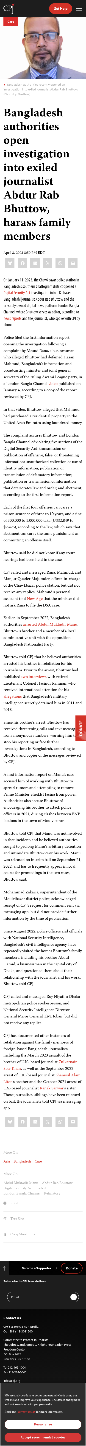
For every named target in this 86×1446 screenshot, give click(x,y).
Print (13, 1204)
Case (11, 21)
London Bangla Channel (21, 1194)
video (53, 384)
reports (16, 318)
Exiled (41, 1189)
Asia (6, 1162)
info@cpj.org (11, 1381)
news (7, 318)
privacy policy (26, 1412)
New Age (35, 599)
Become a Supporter (36, 1268)
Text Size (16, 1219)
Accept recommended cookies (43, 1437)
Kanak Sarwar (52, 1088)
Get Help (61, 8)
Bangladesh (22, 1162)
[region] (43, 1414)
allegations (12, 696)
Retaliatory (52, 1194)
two (24, 677)
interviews (38, 677)
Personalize (43, 1424)
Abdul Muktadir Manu (20, 1183)
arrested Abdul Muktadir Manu (50, 624)
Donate (72, 1268)
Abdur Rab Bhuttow (57, 1183)
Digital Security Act (16, 292)
